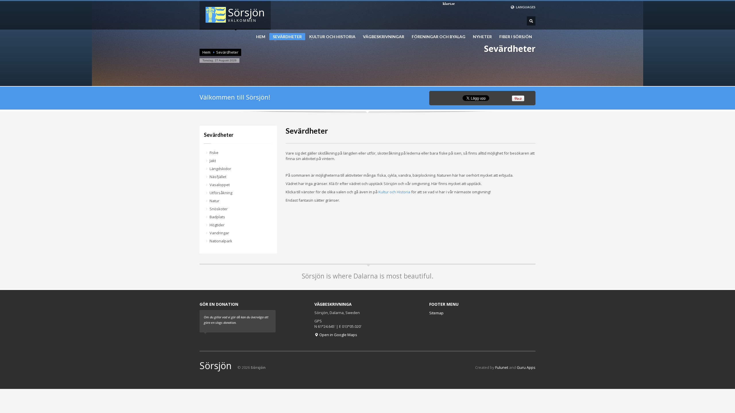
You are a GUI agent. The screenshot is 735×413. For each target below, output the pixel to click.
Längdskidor (220, 168)
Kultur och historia (330, 37)
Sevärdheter (285, 37)
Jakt (213, 160)
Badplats (217, 216)
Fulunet (501, 367)
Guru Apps (526, 367)
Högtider (217, 224)
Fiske (214, 152)
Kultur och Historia (394, 191)
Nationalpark (221, 240)
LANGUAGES (525, 7)
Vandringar (219, 232)
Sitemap (436, 312)
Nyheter (482, 37)
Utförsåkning (221, 192)
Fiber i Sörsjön (515, 37)
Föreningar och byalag (436, 37)
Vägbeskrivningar (383, 37)
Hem (260, 37)
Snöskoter (219, 208)
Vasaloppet (220, 184)
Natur (214, 200)
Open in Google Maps (337, 334)
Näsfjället (218, 176)
